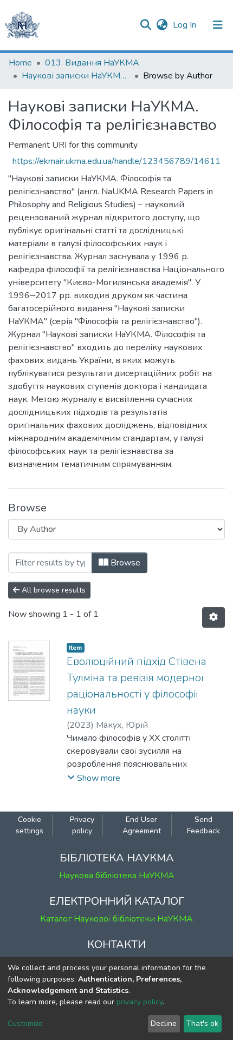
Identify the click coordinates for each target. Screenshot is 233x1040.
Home (20, 63)
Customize (25, 1023)
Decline (164, 1023)
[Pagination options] (213, 617)
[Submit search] (145, 25)
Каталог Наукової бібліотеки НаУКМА (116, 919)
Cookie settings (29, 825)
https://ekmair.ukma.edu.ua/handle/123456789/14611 (116, 161)
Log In (185, 25)
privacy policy (139, 1002)
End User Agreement (141, 825)
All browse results (53, 590)
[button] (162, 24)
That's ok (202, 1023)
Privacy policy (82, 825)
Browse (124, 563)
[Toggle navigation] (218, 25)
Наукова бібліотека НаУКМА (116, 875)
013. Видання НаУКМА (92, 63)
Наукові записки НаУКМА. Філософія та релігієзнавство (76, 76)
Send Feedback (203, 825)
